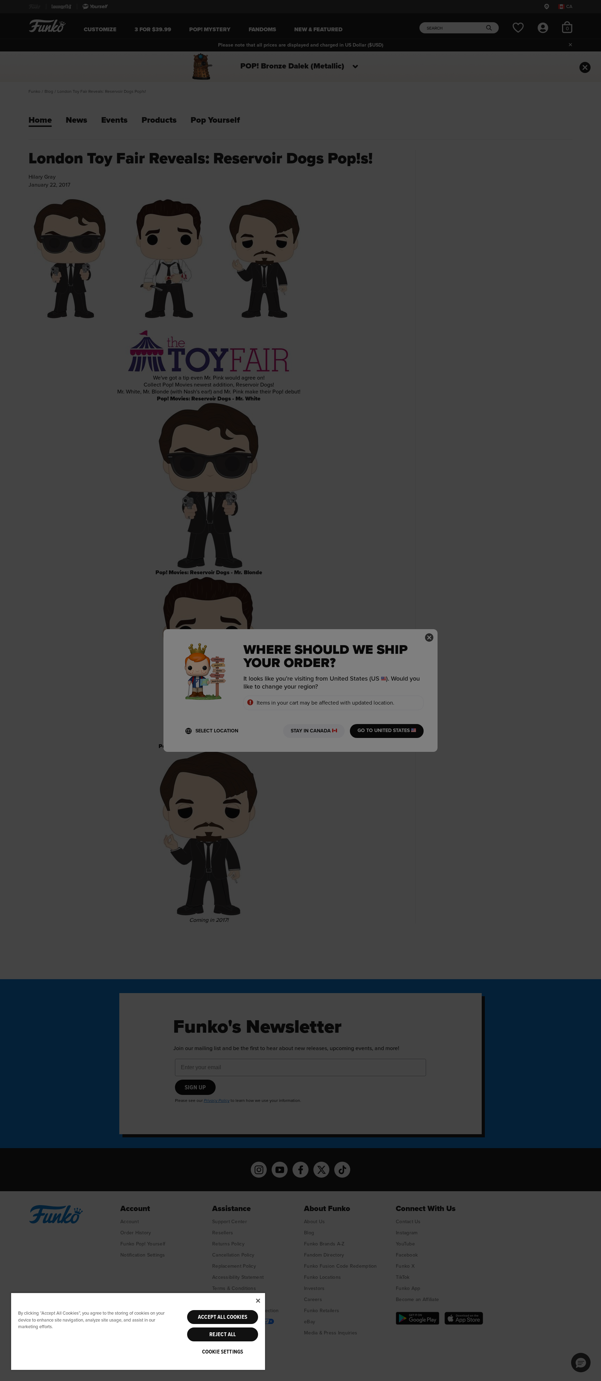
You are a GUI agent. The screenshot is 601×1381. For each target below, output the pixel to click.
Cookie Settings (222, 1351)
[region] (138, 1331)
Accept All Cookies (222, 1317)
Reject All (222, 1334)
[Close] (258, 1301)
